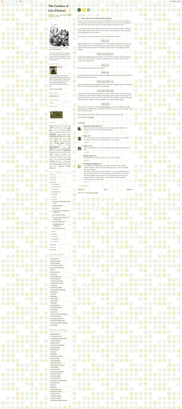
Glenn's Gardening (55, 360)
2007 (52, 247)
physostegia (52, 155)
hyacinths (64, 147)
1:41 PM (86, 132)
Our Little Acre (54, 309)
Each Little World (55, 272)
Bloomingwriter (54, 258)
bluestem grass (57, 130)
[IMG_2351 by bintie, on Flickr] (101, 91)
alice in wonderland (66, 125)
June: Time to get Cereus (58, 215)
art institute (64, 127)
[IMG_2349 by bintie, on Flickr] (101, 81)
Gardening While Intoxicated (58, 289)
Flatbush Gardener (55, 278)
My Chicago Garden (56, 373)
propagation (68, 155)
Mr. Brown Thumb (55, 369)
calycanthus (52, 132)
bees (65, 128)
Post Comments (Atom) (91, 192)
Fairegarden (54, 274)
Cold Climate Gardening (57, 265)
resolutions (56, 159)
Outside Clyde (54, 312)
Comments (54, 106)
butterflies (68, 130)
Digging (53, 269)
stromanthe (68, 162)
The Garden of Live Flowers (58, 8)
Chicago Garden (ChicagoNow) (59, 338)
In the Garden (54, 300)
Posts (53, 103)
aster (69, 127)
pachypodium (57, 154)
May (53, 231)
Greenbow (53, 294)
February (54, 239)
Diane (85, 136)
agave (58, 125)
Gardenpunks (54, 292)
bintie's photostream (58, 115)
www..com (56, 110)
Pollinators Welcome (56, 389)
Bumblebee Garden (56, 261)
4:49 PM (86, 142)
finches (58, 141)
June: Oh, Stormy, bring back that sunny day (97, 18)
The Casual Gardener (56, 336)
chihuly (64, 136)
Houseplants (54, 296)
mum (62, 150)
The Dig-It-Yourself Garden (57, 345)
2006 (52, 249)
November (55, 187)
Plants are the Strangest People (59, 314)
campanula (57, 132)
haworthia (51, 144)
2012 (52, 174)
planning (57, 155)
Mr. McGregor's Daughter (91, 163)
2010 (52, 179)
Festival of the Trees (56, 276)
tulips (59, 164)
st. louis (63, 162)
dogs (69, 139)
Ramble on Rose (55, 393)
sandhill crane (59, 161)
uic (61, 164)
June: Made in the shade (58, 228)
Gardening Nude (55, 358)
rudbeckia (68, 159)
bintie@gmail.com (54, 96)
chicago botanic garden (64, 134)
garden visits (67, 141)
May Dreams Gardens (56, 307)
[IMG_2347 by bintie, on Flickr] (105, 65)
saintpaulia (52, 161)
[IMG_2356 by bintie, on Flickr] (109, 81)
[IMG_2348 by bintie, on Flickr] (105, 72)
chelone (66, 132)
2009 (52, 182)
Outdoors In (54, 387)
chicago (52, 134)
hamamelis (68, 143)
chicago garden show (56, 136)
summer (51, 164)
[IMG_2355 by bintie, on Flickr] (105, 41)
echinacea (51, 141)
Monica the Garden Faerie (91, 126)
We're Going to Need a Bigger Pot (59, 322)
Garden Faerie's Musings (57, 283)
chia (70, 132)
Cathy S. (86, 145)
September (55, 192)
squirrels (59, 162)
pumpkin (65, 157)
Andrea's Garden (55, 334)
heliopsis (69, 144)
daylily (60, 139)
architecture (57, 127)
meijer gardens (57, 148)
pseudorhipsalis (52, 157)
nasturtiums (67, 150)
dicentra (65, 139)
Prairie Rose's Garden (56, 391)
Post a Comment (84, 185)
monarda (58, 150)
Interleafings (54, 303)
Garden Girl (54, 354)
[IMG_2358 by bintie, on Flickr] (105, 104)
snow (69, 161)
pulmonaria (59, 157)
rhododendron (62, 159)
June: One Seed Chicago (58, 221)
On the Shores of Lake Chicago (59, 380)
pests (69, 154)
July (53, 197)
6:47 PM (86, 152)
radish (69, 157)
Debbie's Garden (55, 342)
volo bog (69, 164)
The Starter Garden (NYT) (57, 318)
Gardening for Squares (56, 356)
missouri (54, 150)
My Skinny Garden (55, 376)
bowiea (63, 130)
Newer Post (81, 189)
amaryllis (51, 127)
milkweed (63, 148)
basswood (60, 128)
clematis (69, 136)
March (54, 236)
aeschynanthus (52, 125)
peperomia (64, 154)
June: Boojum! (56, 208)
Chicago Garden (88, 155)
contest (64, 137)
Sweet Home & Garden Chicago (59, 400)
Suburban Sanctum (56, 398)
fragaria (62, 141)
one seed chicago (67, 152)
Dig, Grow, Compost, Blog (57, 267)
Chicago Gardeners (56, 340)
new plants (51, 152)
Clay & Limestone (55, 263)
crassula (51, 139)
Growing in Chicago (56, 362)
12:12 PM (86, 182)
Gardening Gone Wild (56, 287)
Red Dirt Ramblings (56, 316)
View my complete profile (55, 89)
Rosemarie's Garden (56, 396)
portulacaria (62, 155)
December (55, 184)
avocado (51, 128)
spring (56, 162)
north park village (58, 152)
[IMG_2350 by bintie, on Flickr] (109, 91)
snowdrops (51, 162)
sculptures (65, 161)
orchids (51, 154)
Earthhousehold (55, 349)
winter (55, 166)
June (53, 199)
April (53, 234)
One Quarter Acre (55, 382)
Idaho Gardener (55, 298)
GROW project (59, 143)
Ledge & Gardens (55, 305)
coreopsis (68, 137)
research (51, 159)
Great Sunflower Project (104, 107)
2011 (52, 177)
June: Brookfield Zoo (57, 205)
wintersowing (61, 166)
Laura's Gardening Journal (57, 365)
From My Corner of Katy (57, 281)
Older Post (130, 189)
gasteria (51, 143)
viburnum (65, 164)
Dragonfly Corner (55, 347)
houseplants (54, 147)
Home (105, 189)
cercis (62, 132)
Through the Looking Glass (58, 320)
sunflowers (55, 164)
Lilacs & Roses (54, 367)
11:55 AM (86, 160)
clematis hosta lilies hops (55, 137)
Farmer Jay (53, 351)
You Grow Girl (54, 325)
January (54, 241)
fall (55, 141)
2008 (52, 244)
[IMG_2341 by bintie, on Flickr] (101, 54)
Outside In (53, 385)
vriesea (50, 166)
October (54, 189)
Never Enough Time (56, 378)
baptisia (55, 128)
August (54, 194)
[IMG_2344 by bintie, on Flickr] (109, 54)
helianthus (60, 144)
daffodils (56, 139)
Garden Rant (54, 285)
